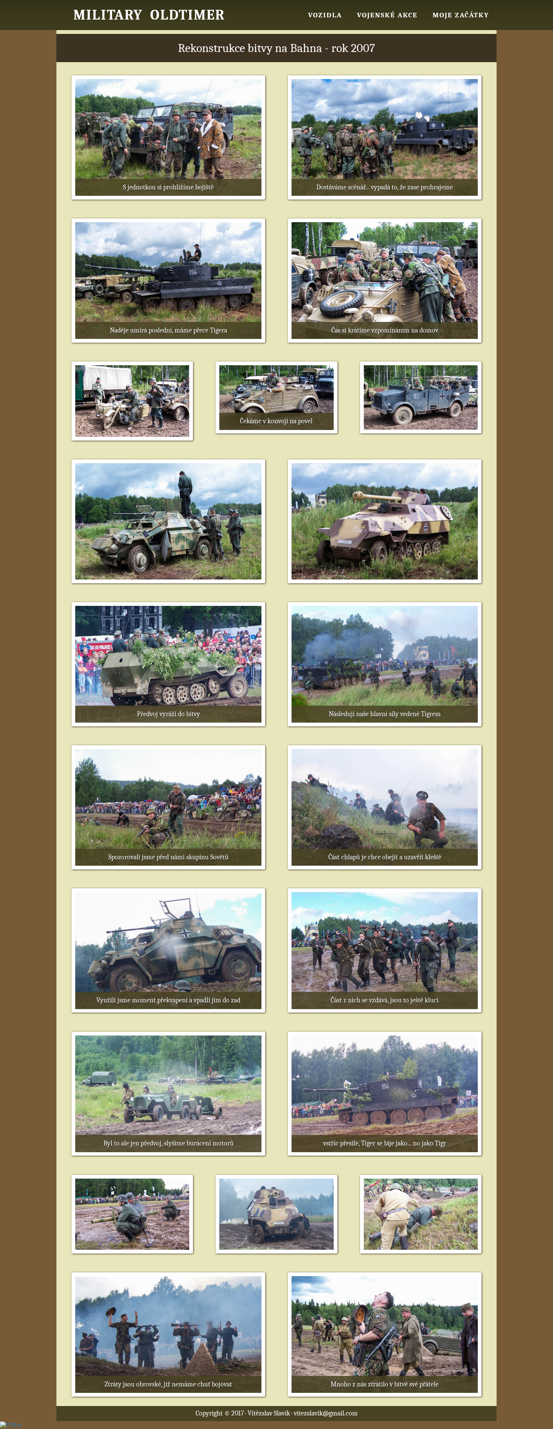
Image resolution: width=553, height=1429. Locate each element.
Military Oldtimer (149, 15)
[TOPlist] (10, 1424)
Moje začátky (461, 15)
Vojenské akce (387, 15)
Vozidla (325, 15)
